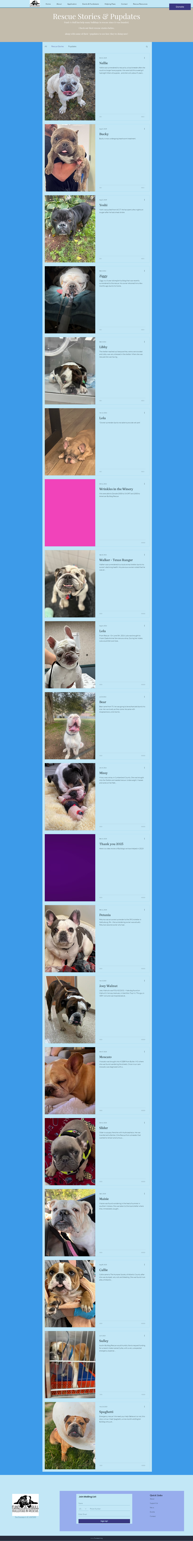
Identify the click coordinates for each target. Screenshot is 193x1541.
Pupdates (72, 46)
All (46, 46)
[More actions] (145, 57)
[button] (147, 47)
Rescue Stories (57, 46)
